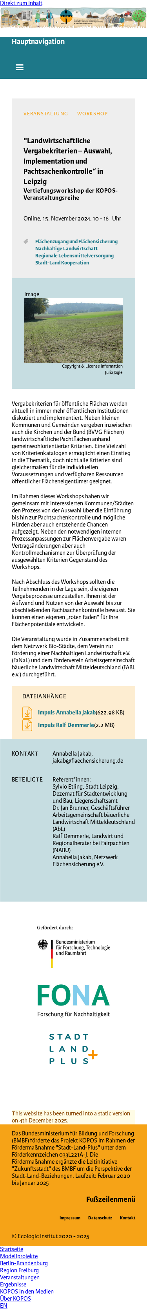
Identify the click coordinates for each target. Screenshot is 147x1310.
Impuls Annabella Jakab (67, 712)
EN (3, 1306)
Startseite (11, 1249)
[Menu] (19, 69)
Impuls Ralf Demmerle (66, 725)
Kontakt (127, 1218)
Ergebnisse (13, 1285)
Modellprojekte (19, 1256)
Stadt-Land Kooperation (62, 262)
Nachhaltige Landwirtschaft (66, 248)
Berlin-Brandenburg (24, 1263)
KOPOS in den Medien (27, 1292)
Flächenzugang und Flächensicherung (76, 241)
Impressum (70, 1218)
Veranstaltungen (20, 1278)
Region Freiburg (19, 1270)
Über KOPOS (15, 1299)
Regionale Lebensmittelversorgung (74, 255)
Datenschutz (100, 1218)
